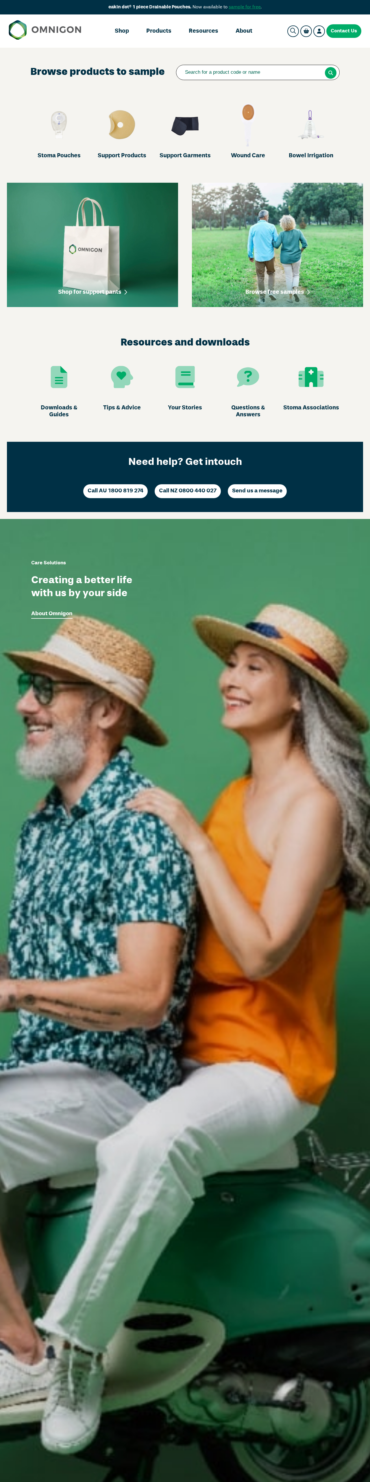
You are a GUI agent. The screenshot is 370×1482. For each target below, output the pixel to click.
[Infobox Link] (59, 131)
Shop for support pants (89, 292)
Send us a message (257, 491)
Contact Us (344, 31)
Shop (122, 31)
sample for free (245, 7)
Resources (203, 31)
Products (158, 31)
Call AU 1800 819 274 (115, 491)
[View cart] (306, 31)
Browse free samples (274, 292)
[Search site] (293, 31)
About (244, 31)
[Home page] (45, 31)
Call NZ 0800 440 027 (188, 491)
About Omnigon (52, 613)
